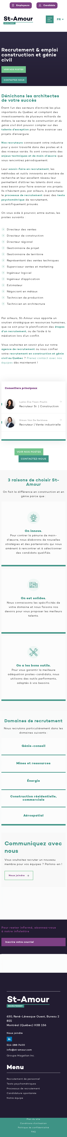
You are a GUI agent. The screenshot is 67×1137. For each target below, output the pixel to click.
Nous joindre (17, 875)
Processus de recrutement (23, 1088)
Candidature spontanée (21, 1093)
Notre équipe (15, 1098)
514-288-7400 (16, 1045)
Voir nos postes (14, 69)
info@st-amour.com (19, 1050)
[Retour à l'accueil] (18, 19)
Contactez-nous (14, 80)
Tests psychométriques (21, 1084)
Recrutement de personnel (23, 1079)
